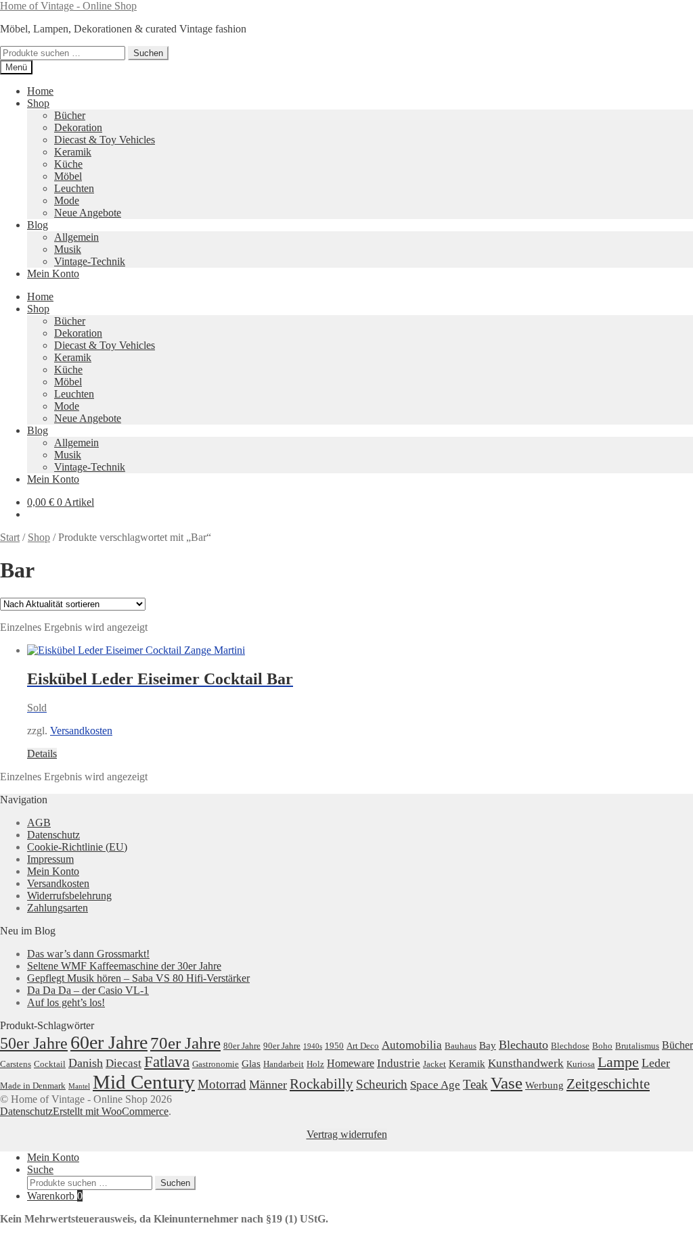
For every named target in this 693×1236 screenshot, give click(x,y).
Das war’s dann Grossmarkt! (88, 953)
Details (42, 753)
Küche (68, 164)
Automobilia (412, 1045)
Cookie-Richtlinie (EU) (77, 847)
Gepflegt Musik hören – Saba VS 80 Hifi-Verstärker (138, 978)
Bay (487, 1045)
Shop (38, 103)
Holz (315, 1064)
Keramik (72, 152)
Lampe (618, 1062)
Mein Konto (53, 273)
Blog (37, 225)
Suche (40, 1169)
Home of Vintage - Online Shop (68, 5)
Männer (268, 1084)
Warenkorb (55, 1196)
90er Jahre (281, 1046)
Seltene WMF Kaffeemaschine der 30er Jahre (124, 966)
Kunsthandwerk (526, 1063)
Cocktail (50, 1064)
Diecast (123, 1063)
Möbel (68, 176)
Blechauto (523, 1044)
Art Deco (362, 1046)
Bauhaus (460, 1046)
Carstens (15, 1064)
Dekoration (78, 127)
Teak (475, 1084)
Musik (67, 249)
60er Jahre (109, 1042)
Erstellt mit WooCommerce (111, 1111)
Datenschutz (53, 834)
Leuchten (74, 188)
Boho (602, 1046)
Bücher (69, 115)
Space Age (435, 1084)
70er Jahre (185, 1043)
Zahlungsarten (57, 907)
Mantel (79, 1086)
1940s (312, 1046)
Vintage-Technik (89, 261)
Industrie (398, 1063)
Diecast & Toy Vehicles (104, 139)
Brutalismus (637, 1046)
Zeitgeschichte (608, 1084)
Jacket (434, 1064)
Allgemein (76, 237)
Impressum (50, 859)
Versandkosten (81, 730)
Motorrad (222, 1084)
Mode (66, 200)
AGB (39, 822)
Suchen (148, 53)
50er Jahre (34, 1043)
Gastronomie (215, 1064)
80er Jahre (242, 1046)
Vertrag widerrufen (347, 1134)
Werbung (544, 1085)
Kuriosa (580, 1064)
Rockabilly (321, 1084)
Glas (251, 1063)
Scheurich (381, 1084)
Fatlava (166, 1061)
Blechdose (570, 1046)
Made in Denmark (33, 1085)
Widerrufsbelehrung (69, 895)
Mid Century (144, 1082)
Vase (506, 1082)
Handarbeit (283, 1064)
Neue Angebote (87, 212)
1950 (334, 1046)
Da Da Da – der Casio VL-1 (88, 990)
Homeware (350, 1063)
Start (10, 537)
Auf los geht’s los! (66, 1002)
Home (40, 91)
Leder (656, 1063)
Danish (85, 1063)
